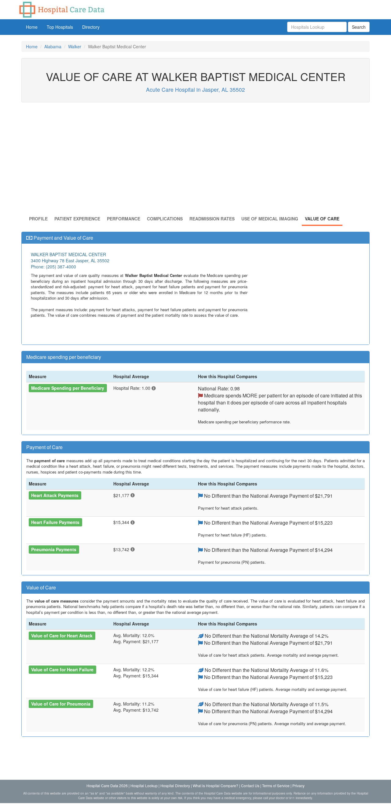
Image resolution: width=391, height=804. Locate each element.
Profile (38, 219)
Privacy (298, 785)
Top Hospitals (60, 27)
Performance (123, 219)
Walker (74, 46)
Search (359, 27)
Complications (165, 219)
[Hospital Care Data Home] (61, 9)
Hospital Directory (175, 785)
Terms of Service (276, 785)
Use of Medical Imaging (269, 219)
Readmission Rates (212, 219)
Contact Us (250, 785)
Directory (91, 27)
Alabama (52, 46)
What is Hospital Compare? (215, 785)
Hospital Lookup (144, 785)
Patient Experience (77, 219)
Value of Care (322, 219)
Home (32, 27)
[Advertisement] (195, 160)
